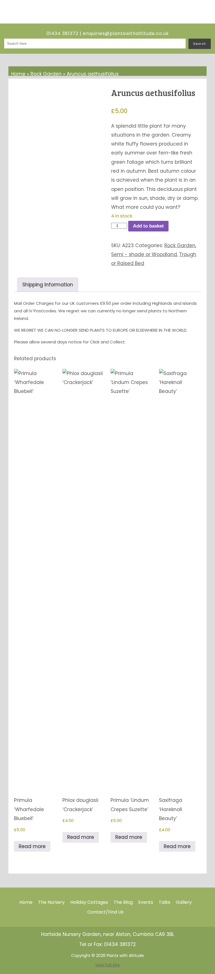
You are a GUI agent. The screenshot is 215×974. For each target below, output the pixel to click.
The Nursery (51, 902)
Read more (32, 846)
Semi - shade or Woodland (144, 254)
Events (145, 902)
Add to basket (148, 226)
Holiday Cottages (89, 902)
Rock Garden (46, 74)
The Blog (123, 902)
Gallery (184, 902)
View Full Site (107, 965)
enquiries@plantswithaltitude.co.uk (126, 33)
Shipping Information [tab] (47, 284)
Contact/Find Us (105, 912)
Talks (164, 902)
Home (18, 74)
